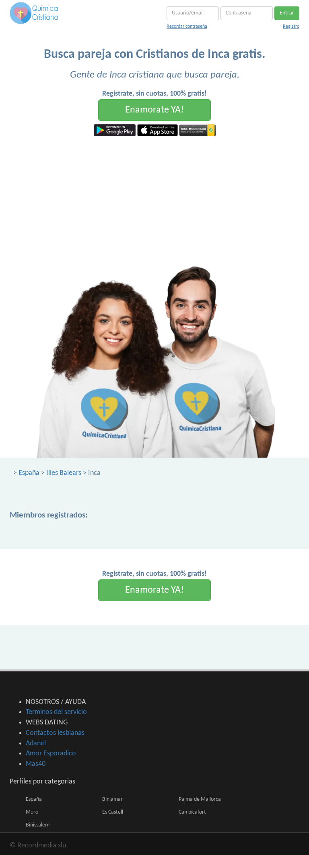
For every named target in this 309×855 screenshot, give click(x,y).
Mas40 (35, 764)
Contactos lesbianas (55, 733)
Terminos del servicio (56, 712)
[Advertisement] (154, 196)
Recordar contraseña (187, 26)
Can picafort (192, 812)
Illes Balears (63, 473)
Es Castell (112, 812)
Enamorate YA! (154, 110)
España (29, 473)
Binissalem (37, 825)
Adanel (36, 743)
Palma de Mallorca (200, 799)
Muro (32, 812)
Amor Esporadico (51, 753)
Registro (291, 26)
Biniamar (112, 799)
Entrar (287, 13)
